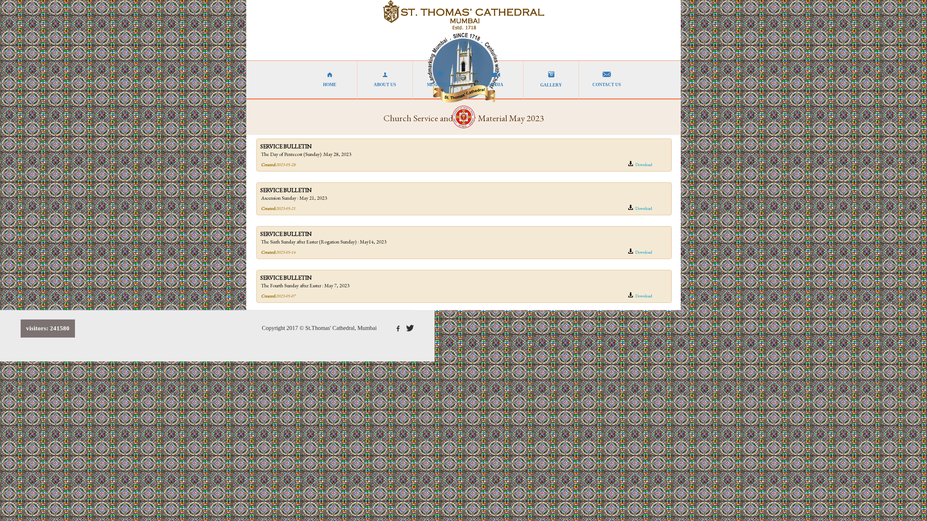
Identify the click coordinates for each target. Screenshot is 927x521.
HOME (329, 84)
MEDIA (495, 84)
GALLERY (551, 85)
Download (643, 165)
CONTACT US (606, 84)
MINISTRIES (440, 84)
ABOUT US (385, 84)
